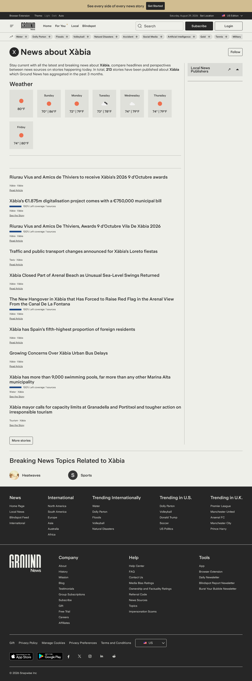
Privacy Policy (28, 643)
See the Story (16, 215)
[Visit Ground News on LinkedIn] (101, 656)
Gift (61, 605)
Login (228, 26)
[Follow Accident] (136, 36)
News (15, 497)
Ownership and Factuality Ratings (150, 588)
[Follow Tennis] (226, 36)
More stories (21, 440)
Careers (64, 617)
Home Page (16, 506)
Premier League (220, 506)
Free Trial (64, 611)
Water (19, 36)
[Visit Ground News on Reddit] (114, 656)
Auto (61, 15)
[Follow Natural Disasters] (116, 36)
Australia (53, 528)
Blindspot (89, 26)
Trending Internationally (116, 497)
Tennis (219, 36)
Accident (128, 36)
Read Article (16, 190)
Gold (203, 36)
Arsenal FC (217, 517)
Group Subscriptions (72, 594)
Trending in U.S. (176, 497)
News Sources (138, 600)
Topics (133, 605)
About (62, 565)
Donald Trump (168, 517)
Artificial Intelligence (179, 36)
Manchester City (220, 523)
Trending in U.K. (226, 497)
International (17, 523)
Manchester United (222, 511)
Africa (52, 534)
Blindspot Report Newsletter (217, 583)
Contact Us (136, 577)
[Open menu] (11, 26)
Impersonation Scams (143, 611)
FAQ (132, 571)
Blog (62, 583)
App (202, 565)
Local (75, 26)
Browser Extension (19, 15)
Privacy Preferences (83, 643)
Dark (54, 15)
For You (60, 26)
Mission (63, 577)
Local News (16, 511)
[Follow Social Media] (161, 36)
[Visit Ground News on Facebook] (68, 656)
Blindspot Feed (19, 517)
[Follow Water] (26, 36)
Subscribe (199, 26)
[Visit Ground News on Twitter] (79, 656)
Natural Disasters (103, 36)
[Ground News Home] (28, 26)
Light (47, 15)
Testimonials (66, 588)
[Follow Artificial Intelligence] (194, 36)
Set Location (207, 15)
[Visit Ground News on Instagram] (89, 656)
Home (47, 26)
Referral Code (138, 594)
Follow (235, 52)
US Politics (166, 528)
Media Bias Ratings (141, 583)
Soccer (164, 523)
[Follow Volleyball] (88, 36)
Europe (52, 517)
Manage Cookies (53, 643)
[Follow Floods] (67, 36)
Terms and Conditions (116, 643)
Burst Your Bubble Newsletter (217, 588)
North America (57, 506)
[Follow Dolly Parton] (49, 36)
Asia (50, 523)
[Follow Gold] (209, 36)
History (63, 571)
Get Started (155, 5)
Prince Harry (218, 528)
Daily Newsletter (209, 577)
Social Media (150, 36)
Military (237, 36)
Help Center (136, 565)
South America (57, 511)
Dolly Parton (39, 36)
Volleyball (78, 36)
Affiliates (64, 622)
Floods (60, 36)
